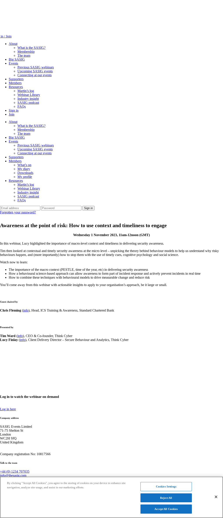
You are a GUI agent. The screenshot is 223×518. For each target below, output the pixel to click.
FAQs (21, 106)
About (13, 44)
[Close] (216, 497)
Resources (16, 87)
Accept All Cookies (166, 509)
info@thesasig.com (13, 475)
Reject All (166, 497)
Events (13, 63)
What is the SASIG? (31, 47)
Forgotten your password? (18, 212)
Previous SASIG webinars (35, 67)
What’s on (24, 165)
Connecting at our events (34, 75)
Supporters (16, 79)
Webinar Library (28, 95)
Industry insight (28, 99)
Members (15, 83)
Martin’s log (25, 91)
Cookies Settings (166, 486)
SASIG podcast (28, 102)
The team (23, 55)
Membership (26, 51)
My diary (23, 169)
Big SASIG (17, 59)
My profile (24, 177)
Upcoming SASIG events (35, 71)
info (26, 310)
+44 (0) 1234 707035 (14, 471)
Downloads (25, 173)
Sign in (14, 110)
